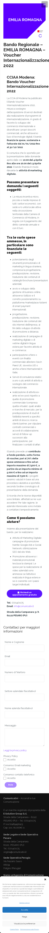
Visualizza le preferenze (24, 924)
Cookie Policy (14, 929)
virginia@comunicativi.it (15, 852)
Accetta (24, 910)
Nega (24, 917)
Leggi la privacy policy (15, 750)
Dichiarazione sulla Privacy (29, 929)
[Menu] (44, 4)
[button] (45, 879)
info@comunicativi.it (24, 606)
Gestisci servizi (24, 903)
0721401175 (14, 848)
